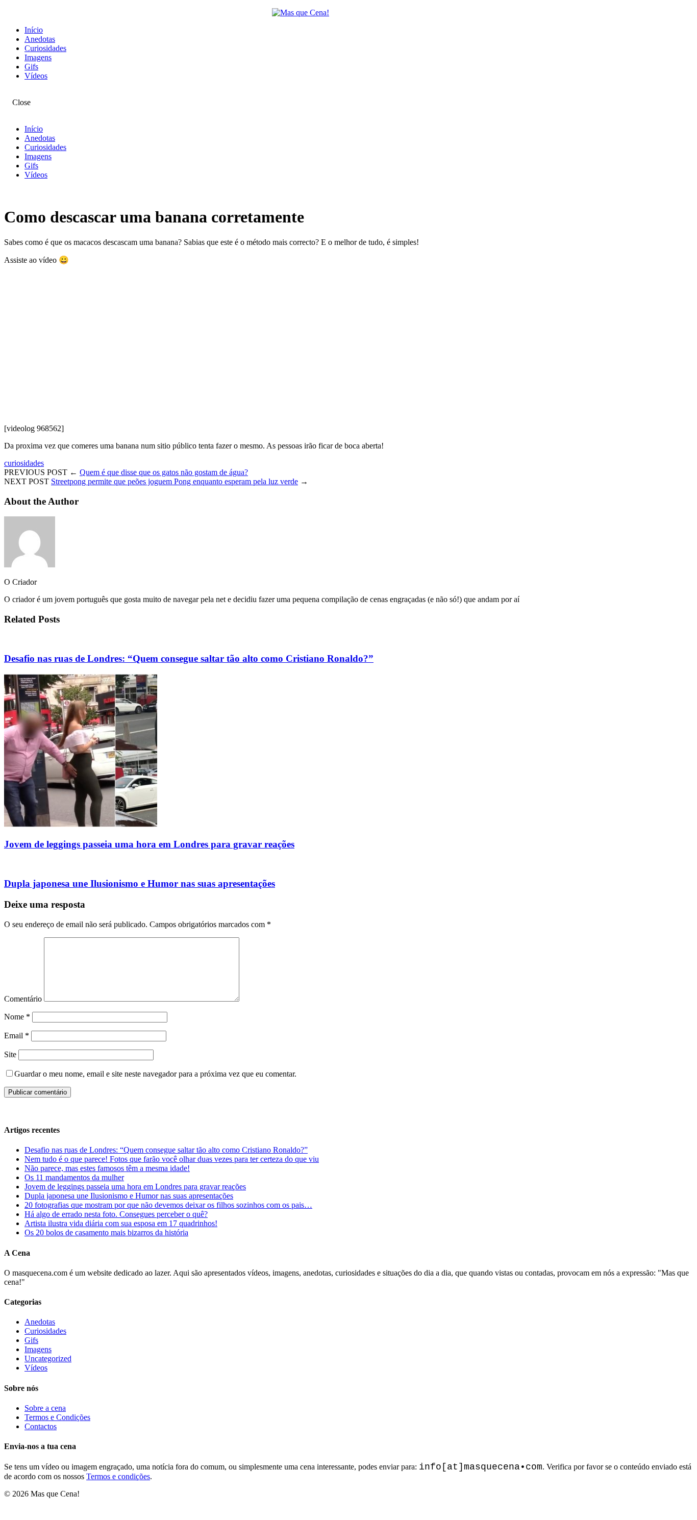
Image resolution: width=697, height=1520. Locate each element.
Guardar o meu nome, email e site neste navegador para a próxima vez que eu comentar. (155, 1073)
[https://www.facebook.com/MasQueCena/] (7, 93)
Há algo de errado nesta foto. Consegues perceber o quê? (116, 1214)
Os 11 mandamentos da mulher (74, 1177)
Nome (17, 1016)
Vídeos (35, 75)
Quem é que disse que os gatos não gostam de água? (164, 472)
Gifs (31, 66)
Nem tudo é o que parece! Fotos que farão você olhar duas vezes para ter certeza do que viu (171, 1159)
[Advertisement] (310, 344)
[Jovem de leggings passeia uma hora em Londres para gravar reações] (80, 824)
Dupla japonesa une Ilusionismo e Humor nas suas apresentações (139, 883)
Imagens (38, 57)
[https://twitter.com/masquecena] (15, 93)
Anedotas (39, 39)
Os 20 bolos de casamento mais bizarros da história (106, 1232)
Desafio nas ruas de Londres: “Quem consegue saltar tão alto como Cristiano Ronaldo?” (189, 658)
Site (10, 1054)
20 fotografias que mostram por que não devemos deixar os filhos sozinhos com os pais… (168, 1205)
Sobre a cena (45, 1408)
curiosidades (24, 463)
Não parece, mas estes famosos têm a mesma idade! (107, 1168)
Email (16, 1035)
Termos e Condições (57, 1417)
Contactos (40, 1426)
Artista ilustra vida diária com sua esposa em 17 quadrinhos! (120, 1223)
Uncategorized (47, 1358)
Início (33, 30)
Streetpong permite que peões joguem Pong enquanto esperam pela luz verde (174, 481)
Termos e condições (118, 1476)
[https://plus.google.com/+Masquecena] (23, 93)
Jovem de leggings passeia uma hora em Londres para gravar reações (149, 844)
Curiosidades (45, 48)
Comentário (23, 998)
